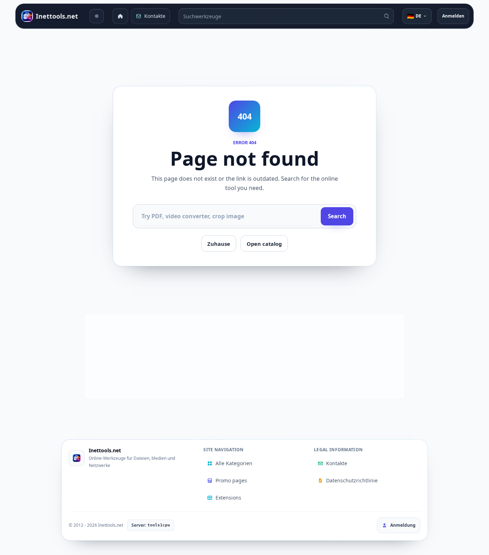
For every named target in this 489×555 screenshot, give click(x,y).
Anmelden (453, 16)
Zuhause (218, 243)
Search (337, 216)
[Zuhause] (120, 16)
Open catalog (264, 243)
